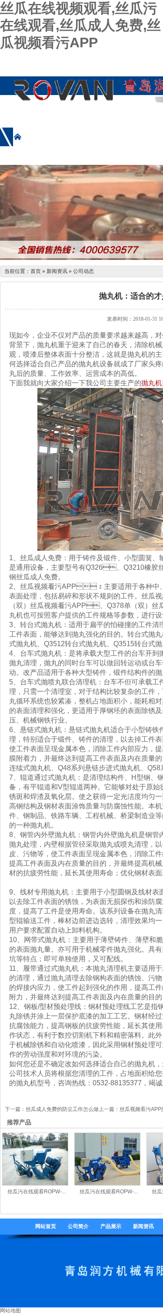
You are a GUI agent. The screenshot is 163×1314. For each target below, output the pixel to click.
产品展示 (110, 1226)
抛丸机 (151, 383)
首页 (35, 271)
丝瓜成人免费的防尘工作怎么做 (62, 1109)
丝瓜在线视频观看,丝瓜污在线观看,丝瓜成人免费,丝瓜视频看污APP (80, 25)
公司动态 (83, 271)
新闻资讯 (57, 271)
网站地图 (10, 1310)
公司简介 (78, 1226)
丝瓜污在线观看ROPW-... (36, 1192)
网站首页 (45, 1226)
